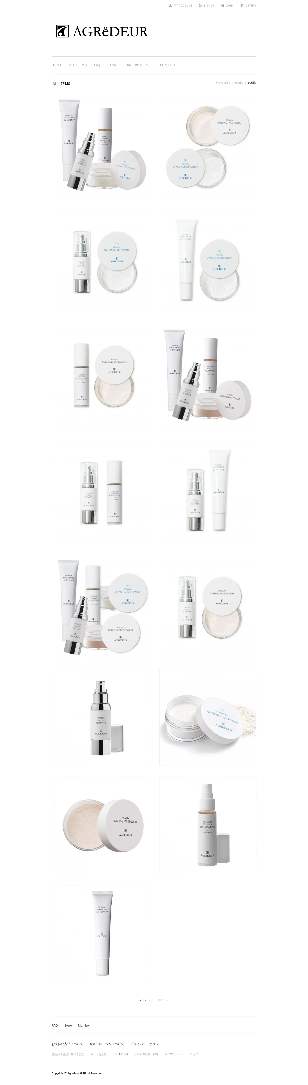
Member (84, 1025)
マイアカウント (174, 1054)
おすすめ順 (222, 83)
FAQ (97, 65)
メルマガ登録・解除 (146, 1054)
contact (168, 65)
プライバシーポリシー (146, 1044)
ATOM (124, 1054)
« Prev (145, 1000)
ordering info (139, 65)
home (57, 65)
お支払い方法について (67, 1044)
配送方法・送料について (107, 1044)
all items (78, 65)
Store (113, 65)
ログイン (195, 1054)
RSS (115, 1054)
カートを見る (98, 1054)
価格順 (238, 83)
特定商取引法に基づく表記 (68, 1054)
